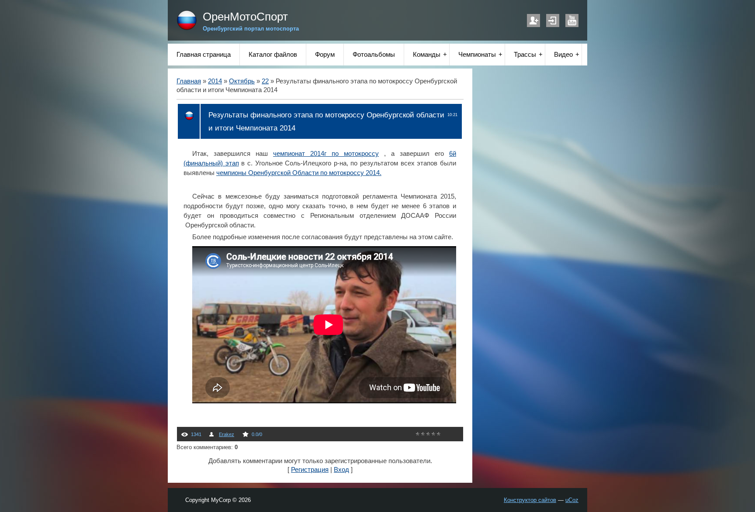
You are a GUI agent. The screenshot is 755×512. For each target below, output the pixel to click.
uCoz (571, 500)
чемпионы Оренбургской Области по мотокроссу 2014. (298, 172)
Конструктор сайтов (530, 500)
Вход (552, 20)
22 (265, 81)
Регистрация (533, 20)
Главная (189, 81)
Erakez (226, 434)
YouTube (571, 20)
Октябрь (242, 81)
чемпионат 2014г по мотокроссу (326, 153)
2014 (215, 81)
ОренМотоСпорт (245, 16)
